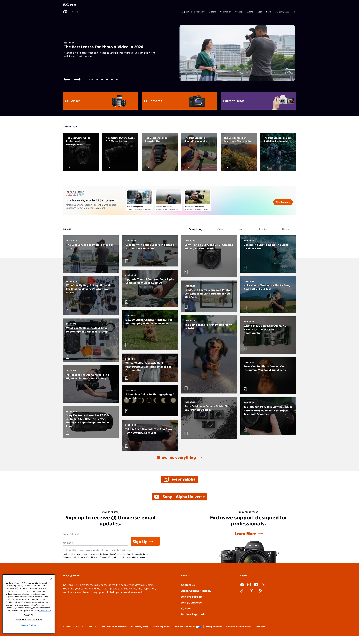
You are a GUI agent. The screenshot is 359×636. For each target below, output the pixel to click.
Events (250, 11)
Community (225, 11)
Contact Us (188, 584)
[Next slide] (77, 79)
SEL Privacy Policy (139, 626)
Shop (268, 11)
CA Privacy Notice (137, 557)
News (188, 608)
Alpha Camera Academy (193, 11)
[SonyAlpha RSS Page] (260, 591)
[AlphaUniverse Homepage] (73, 11)
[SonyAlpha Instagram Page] (249, 585)
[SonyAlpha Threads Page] (263, 585)
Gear (259, 11)
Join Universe (191, 602)
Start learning (283, 202)
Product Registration (194, 614)
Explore (212, 11)
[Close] (51, 579)
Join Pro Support (191, 596)
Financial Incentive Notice (238, 626)
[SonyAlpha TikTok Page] (241, 591)
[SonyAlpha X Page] (251, 591)
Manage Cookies (214, 626)
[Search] (293, 11)
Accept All (28, 615)
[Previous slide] (67, 79)
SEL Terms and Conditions (114, 626)
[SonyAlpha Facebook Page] (256, 585)
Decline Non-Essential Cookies (28, 619)
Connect (238, 11)
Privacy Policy (45, 610)
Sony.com (260, 626)
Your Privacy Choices (185, 626)
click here (126, 557)
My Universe (282, 11)
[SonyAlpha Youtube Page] (242, 585)
